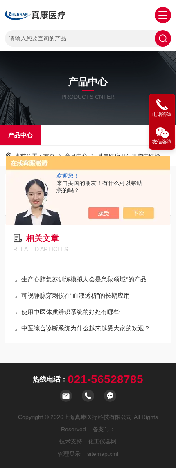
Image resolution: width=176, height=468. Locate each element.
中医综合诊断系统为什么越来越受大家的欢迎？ (85, 328)
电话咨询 (162, 114)
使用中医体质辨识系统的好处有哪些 (70, 311)
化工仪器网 (102, 441)
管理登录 (69, 453)
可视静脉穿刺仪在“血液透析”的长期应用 (75, 295)
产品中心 (20, 134)
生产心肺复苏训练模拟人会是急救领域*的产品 (84, 279)
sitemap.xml (102, 453)
